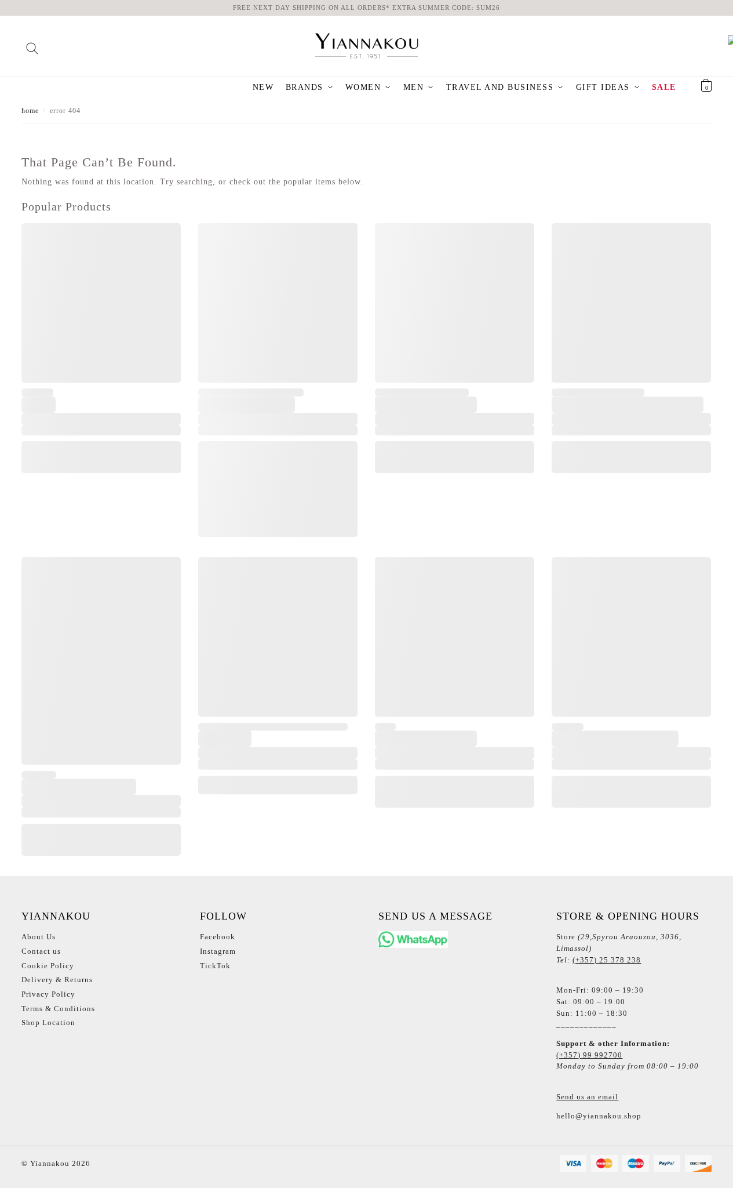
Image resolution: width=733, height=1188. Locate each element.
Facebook (217, 936)
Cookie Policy (47, 965)
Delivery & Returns (57, 979)
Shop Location (48, 1022)
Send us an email (587, 1096)
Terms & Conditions (58, 1008)
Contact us (41, 951)
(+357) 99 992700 (589, 1055)
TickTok (215, 965)
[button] (692, 88)
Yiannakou (49, 1163)
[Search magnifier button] (32, 44)
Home (30, 111)
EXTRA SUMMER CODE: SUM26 (446, 7)
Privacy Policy (48, 994)
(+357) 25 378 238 (606, 960)
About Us (38, 936)
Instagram (218, 951)
